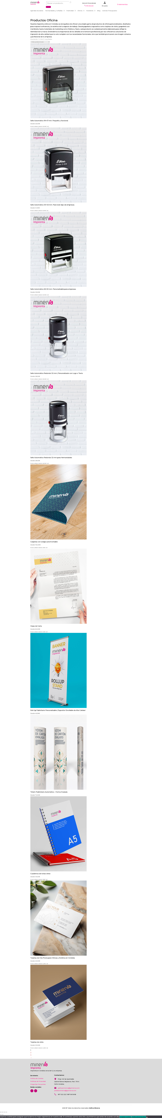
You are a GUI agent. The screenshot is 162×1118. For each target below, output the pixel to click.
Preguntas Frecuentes (38, 1084)
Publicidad (70, 11)
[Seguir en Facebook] (31, 1090)
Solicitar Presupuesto (109, 11)
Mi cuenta (105, 6)
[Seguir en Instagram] (35, 1090)
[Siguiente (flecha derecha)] (2, 1114)
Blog (98, 11)
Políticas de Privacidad (38, 1081)
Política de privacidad (138, 1117)
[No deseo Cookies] (147, 1117)
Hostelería (89, 11)
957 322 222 (89, 5)
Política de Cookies (36, 1078)
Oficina (80, 11)
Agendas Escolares (36, 11)
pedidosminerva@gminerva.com (65, 1090)
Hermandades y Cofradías (54, 11)
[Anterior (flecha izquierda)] (1, 1114)
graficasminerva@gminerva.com (69, 1088)
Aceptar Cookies (125, 1117)
